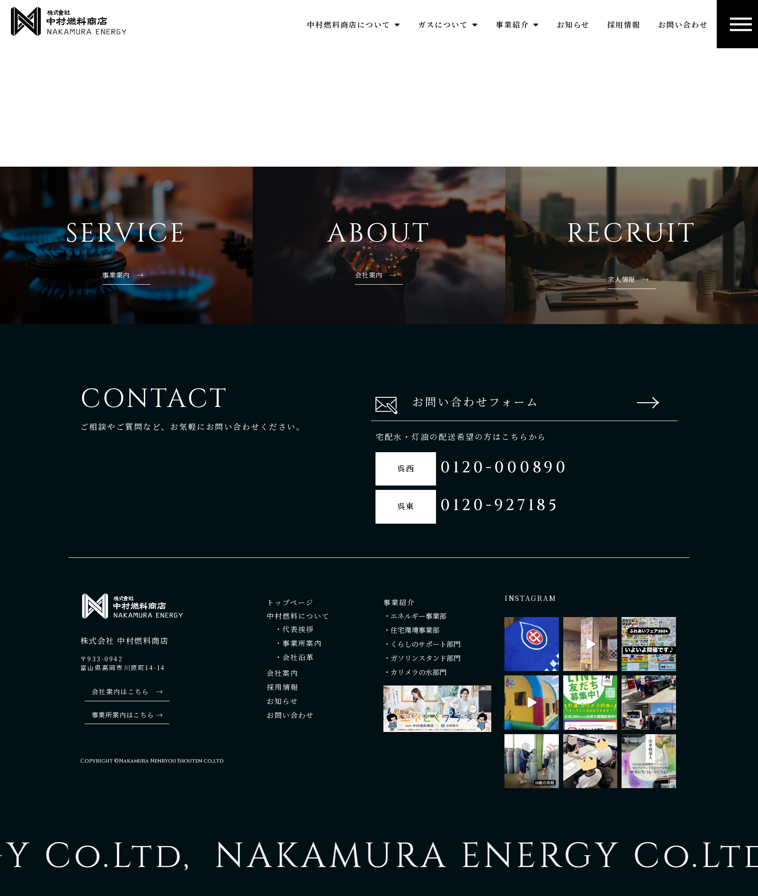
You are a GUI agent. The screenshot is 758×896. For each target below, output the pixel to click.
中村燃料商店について (348, 24)
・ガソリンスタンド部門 (422, 658)
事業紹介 (512, 24)
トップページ (290, 602)
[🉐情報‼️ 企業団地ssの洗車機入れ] (649, 761)
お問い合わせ (683, 24)
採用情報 (623, 24)
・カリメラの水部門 (415, 672)
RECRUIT (631, 233)
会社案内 (284, 673)
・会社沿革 (290, 657)
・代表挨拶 (292, 629)
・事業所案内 (294, 643)
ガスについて (443, 24)
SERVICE (126, 233)
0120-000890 (504, 467)
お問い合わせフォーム (475, 401)
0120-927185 (499, 505)
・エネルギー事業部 (415, 616)
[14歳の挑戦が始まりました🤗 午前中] (590, 761)
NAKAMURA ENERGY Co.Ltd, (444, 856)
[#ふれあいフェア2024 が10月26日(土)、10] (649, 644)
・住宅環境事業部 (411, 630)
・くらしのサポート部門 (422, 644)
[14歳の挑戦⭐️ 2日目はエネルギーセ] (531, 761)
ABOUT (379, 233)
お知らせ (573, 24)
